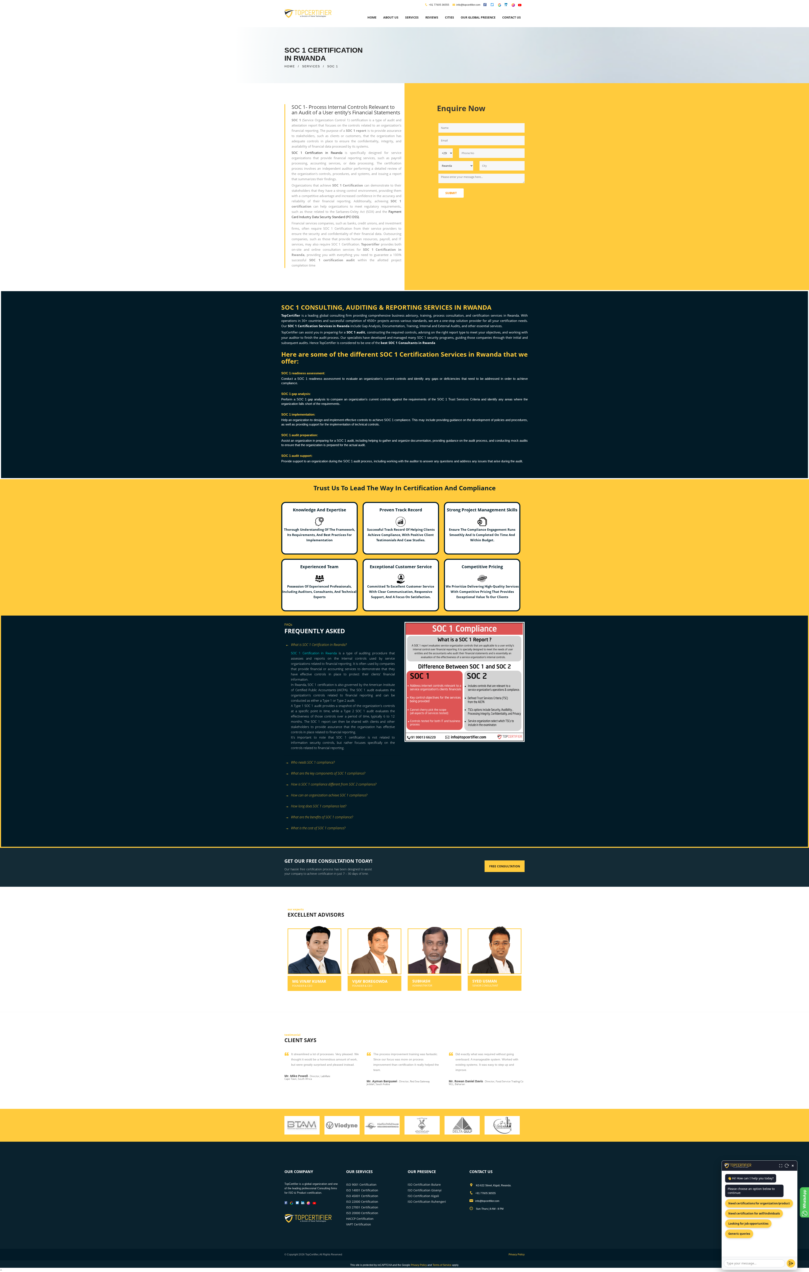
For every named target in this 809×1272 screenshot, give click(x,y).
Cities (449, 17)
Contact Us (511, 17)
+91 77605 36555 (439, 4)
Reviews (431, 17)
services (412, 17)
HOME (289, 66)
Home (371, 17)
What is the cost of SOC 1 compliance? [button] (318, 828)
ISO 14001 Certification (362, 1190)
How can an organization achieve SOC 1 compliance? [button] (329, 795)
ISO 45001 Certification (362, 1196)
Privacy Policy (517, 1254)
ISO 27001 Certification (362, 1207)
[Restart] (787, 1166)
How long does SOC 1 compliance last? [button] (318, 806)
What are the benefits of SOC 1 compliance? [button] (322, 817)
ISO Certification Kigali (423, 1196)
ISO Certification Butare (424, 1185)
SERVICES (311, 66)
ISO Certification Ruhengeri (427, 1202)
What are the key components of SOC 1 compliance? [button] (328, 773)
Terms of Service (442, 1265)
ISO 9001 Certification (361, 1185)
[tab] (342, 645)
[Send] (791, 1263)
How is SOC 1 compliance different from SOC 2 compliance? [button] (333, 784)
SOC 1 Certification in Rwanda (317, 153)
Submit (451, 193)
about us (390, 17)
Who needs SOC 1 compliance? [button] (313, 762)
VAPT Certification (358, 1224)
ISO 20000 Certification (362, 1213)
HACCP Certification (360, 1219)
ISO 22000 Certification (362, 1202)
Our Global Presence (478, 17)
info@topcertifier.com (468, 4)
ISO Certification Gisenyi (425, 1190)
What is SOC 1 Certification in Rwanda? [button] (319, 644)
